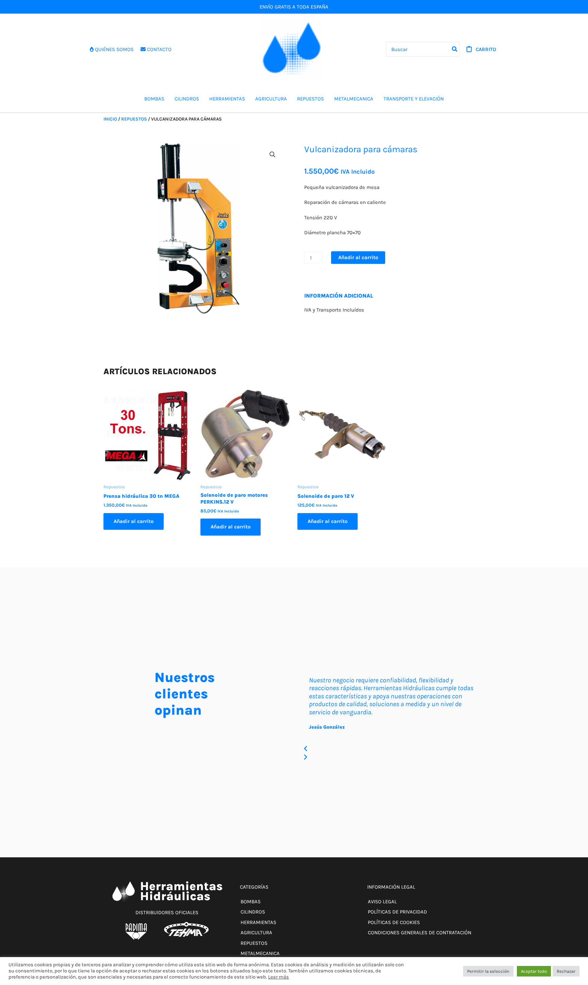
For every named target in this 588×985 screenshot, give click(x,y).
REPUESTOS (310, 99)
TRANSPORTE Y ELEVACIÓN (413, 99)
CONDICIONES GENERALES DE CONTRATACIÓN (419, 933)
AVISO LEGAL (382, 902)
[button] (272, 154)
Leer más (278, 977)
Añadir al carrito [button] (133, 521)
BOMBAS (154, 99)
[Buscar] (455, 49)
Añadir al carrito (358, 257)
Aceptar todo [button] (534, 971)
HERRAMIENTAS (227, 99)
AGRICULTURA (271, 99)
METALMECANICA (353, 99)
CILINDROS (187, 99)
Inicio (110, 119)
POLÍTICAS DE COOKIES (394, 922)
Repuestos (134, 119)
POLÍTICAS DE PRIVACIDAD (397, 912)
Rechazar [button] (566, 971)
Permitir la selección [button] (488, 971)
